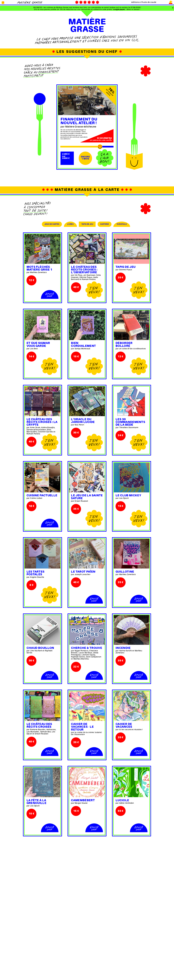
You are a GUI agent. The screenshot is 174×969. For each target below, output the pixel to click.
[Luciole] (131, 782)
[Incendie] (131, 630)
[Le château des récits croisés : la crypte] (42, 401)
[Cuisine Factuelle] (42, 477)
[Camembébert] (87, 782)
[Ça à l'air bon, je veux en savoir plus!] (105, 158)
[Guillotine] (131, 554)
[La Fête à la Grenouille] (42, 782)
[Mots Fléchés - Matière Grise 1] (42, 249)
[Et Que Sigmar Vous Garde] (42, 325)
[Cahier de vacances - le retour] (87, 706)
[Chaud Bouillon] (42, 630)
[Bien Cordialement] (87, 325)
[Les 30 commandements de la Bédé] (131, 401)
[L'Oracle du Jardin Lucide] (87, 401)
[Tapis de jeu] (131, 249)
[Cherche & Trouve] (87, 630)
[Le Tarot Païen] (87, 554)
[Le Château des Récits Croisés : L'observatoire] (87, 249)
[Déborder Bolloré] (131, 325)
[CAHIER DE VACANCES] (131, 706)
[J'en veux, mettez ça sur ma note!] (94, 290)
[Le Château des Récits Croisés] (42, 706)
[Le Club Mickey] (131, 477)
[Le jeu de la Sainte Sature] (87, 477)
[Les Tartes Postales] (42, 554)
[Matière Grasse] (29, 2)
